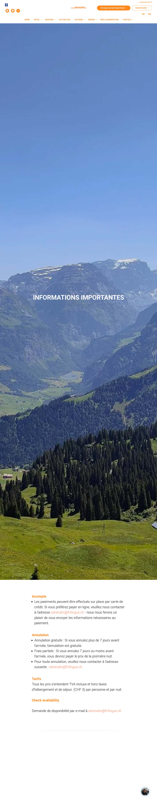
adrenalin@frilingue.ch (67, 612)
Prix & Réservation (109, 20)
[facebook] (18, 11)
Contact (127, 20)
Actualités (64, 20)
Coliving (78, 20)
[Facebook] (6, 4)
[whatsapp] (13, 11)
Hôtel (37, 20)
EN (149, 14)
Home (27, 20)
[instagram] (7, 11)
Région (91, 20)
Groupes (49, 20)
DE (143, 14)
